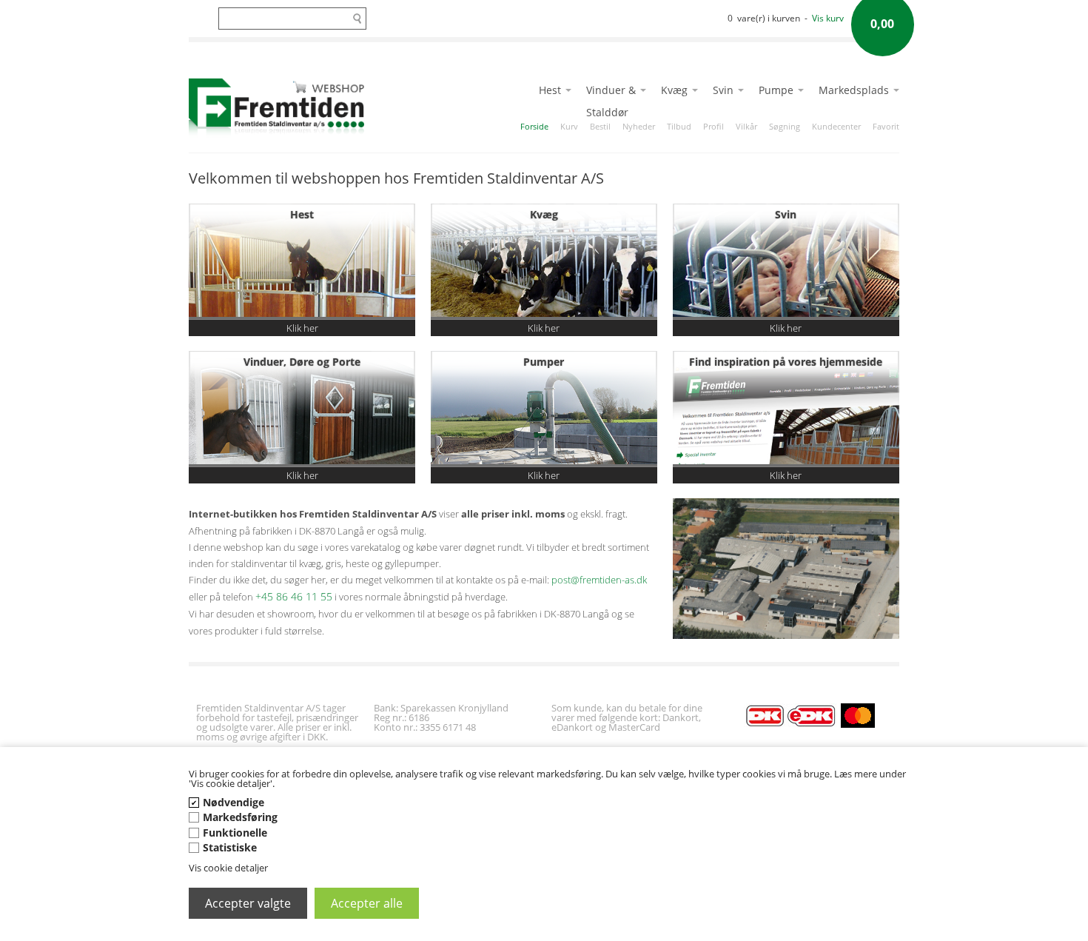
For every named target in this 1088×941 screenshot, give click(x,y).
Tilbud (679, 126)
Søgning (784, 126)
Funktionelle (235, 832)
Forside (534, 126)
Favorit (886, 126)
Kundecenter (836, 126)
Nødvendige (233, 802)
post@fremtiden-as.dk (599, 579)
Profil (713, 126)
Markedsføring (240, 817)
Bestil (600, 126)
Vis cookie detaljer (228, 867)
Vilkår (746, 126)
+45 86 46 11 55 (293, 596)
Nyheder (638, 126)
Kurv (569, 126)
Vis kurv (828, 18)
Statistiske (230, 847)
